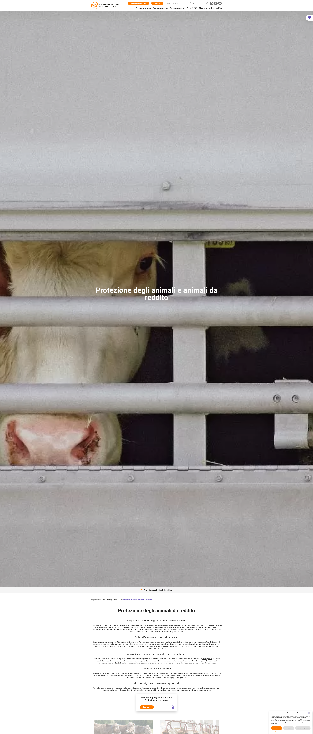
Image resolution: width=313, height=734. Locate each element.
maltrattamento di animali (156, 648)
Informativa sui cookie (279, 732)
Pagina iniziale (96, 599)
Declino (289, 728)
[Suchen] (206, 3)
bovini (210, 659)
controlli (113, 675)
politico (170, 690)
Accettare (276, 728)
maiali (204, 659)
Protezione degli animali (109, 599)
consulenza (181, 688)
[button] (310, 713)
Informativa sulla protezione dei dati (293, 732)
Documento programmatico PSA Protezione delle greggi (156, 699)
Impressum (304, 732)
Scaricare (146, 707)
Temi (120, 599)
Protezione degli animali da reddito (158, 590)
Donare (157, 3)
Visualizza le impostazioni (303, 728)
